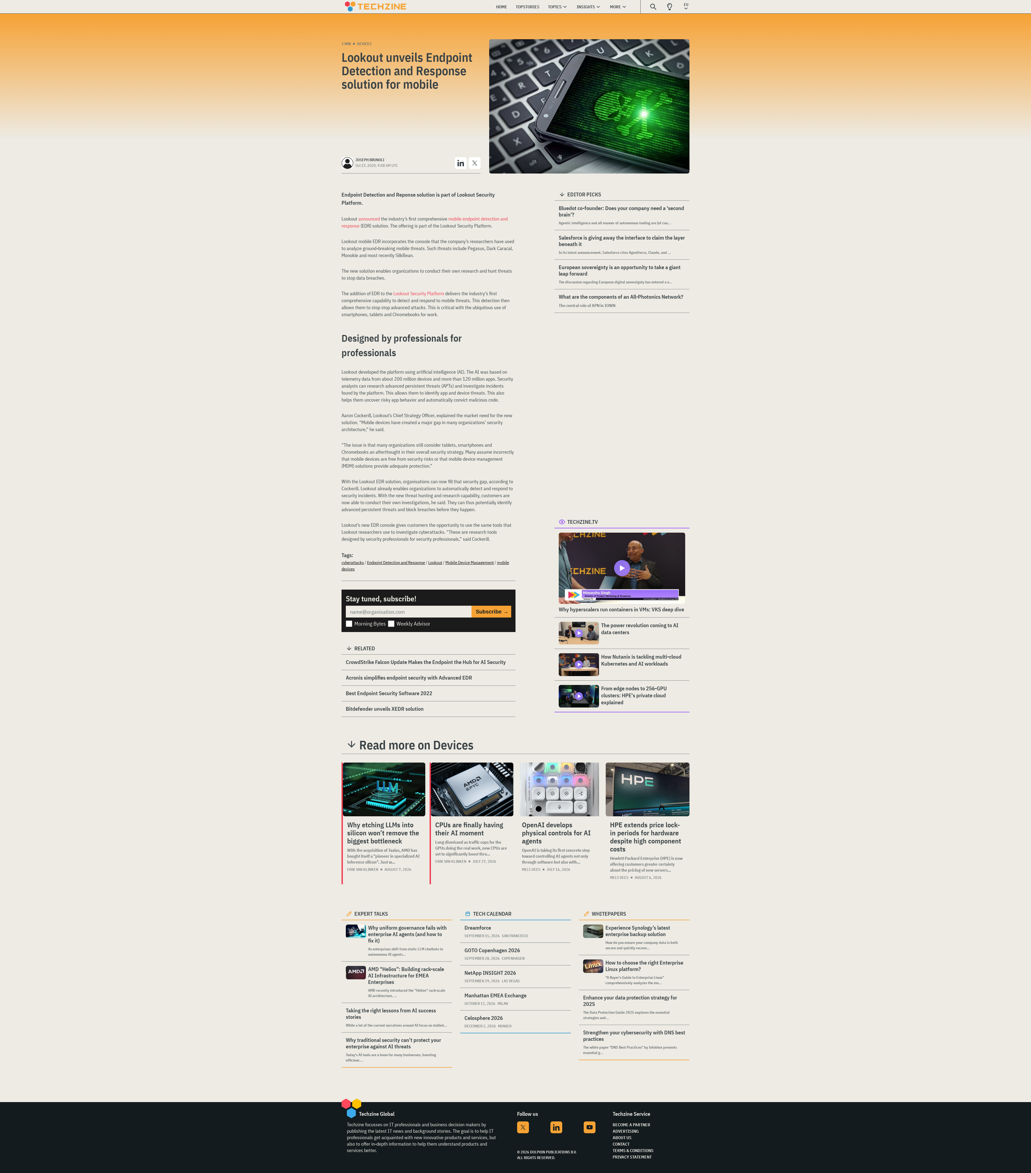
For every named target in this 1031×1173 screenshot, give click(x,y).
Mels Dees (531, 869)
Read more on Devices (416, 745)
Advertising (626, 1131)
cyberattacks (353, 562)
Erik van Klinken (362, 869)
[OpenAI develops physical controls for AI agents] (559, 789)
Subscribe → (492, 612)
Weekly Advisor (413, 623)
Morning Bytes (370, 623)
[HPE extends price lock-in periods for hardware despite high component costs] (647, 789)
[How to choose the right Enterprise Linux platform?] (593, 972)
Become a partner (631, 1124)
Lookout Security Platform (418, 293)
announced (369, 219)
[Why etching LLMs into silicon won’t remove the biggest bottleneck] (384, 789)
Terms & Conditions (633, 1150)
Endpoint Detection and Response (396, 562)
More (615, 6)
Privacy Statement (632, 1157)
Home (501, 6)
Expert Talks (371, 913)
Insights (586, 6)
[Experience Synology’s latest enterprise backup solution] (593, 938)
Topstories (527, 6)
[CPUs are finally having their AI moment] (472, 789)
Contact (621, 1144)
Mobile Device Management (469, 562)
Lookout (435, 562)
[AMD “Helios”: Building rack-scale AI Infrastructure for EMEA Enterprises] (356, 982)
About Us (622, 1137)
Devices (364, 43)
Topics (555, 6)
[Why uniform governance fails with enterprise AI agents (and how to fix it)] (356, 941)
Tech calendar (492, 913)
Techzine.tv (582, 521)
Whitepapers (609, 913)
